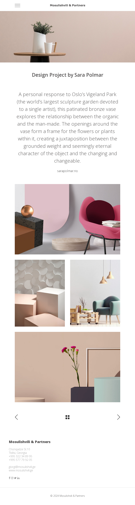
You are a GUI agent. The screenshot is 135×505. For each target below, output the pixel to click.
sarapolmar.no (67, 171)
